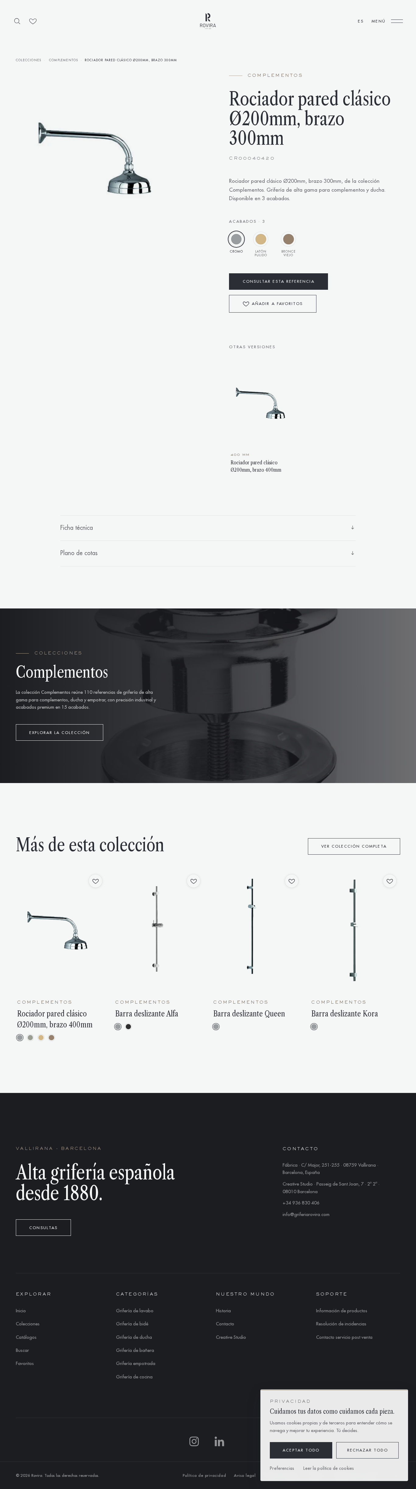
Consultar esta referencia (279, 281)
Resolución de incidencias (341, 1323)
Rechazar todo (367, 1450)
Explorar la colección (59, 733)
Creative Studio (231, 1337)
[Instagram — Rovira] (195, 1442)
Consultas (43, 1228)
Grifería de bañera (135, 1350)
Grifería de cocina (134, 1376)
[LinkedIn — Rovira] (221, 1442)
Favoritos (25, 1363)
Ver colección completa (354, 846)
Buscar (22, 1350)
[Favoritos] (33, 21)
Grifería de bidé (132, 1323)
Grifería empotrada (135, 1363)
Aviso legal (245, 1475)
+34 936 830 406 (301, 1202)
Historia (223, 1310)
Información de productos (341, 1310)
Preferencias (282, 1468)
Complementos (63, 60)
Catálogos (26, 1337)
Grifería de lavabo (134, 1310)
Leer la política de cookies (328, 1468)
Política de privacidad (204, 1475)
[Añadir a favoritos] (95, 881)
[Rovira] (208, 21)
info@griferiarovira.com (306, 1214)
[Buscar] (17, 21)
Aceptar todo (301, 1450)
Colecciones (28, 60)
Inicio (21, 1310)
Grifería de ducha (134, 1337)
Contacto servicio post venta (344, 1337)
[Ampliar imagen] (101, 158)
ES (361, 21)
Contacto (225, 1323)
